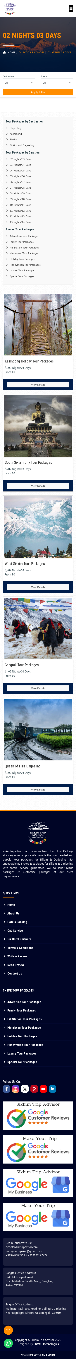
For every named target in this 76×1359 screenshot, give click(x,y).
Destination (8, 76)
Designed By (38, 1344)
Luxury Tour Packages (21, 270)
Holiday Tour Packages (22, 259)
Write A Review (17, 956)
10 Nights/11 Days (20, 205)
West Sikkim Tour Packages (25, 563)
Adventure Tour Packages (23, 236)
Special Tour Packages (21, 276)
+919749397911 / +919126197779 (26, 1255)
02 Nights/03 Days (20, 159)
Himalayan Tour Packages (23, 253)
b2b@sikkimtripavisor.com (22, 1247)
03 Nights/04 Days (20, 164)
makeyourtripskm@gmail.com (24, 1251)
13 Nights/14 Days (20, 222)
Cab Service (15, 930)
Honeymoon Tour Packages (25, 264)
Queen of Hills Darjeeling (23, 766)
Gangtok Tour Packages (22, 665)
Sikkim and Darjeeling (21, 145)
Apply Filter (38, 92)
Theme (44, 76)
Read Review (15, 965)
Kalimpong (15, 133)
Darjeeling (15, 128)
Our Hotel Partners (19, 939)
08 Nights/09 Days (20, 193)
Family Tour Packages (21, 241)
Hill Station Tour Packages (24, 247)
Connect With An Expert (38, 1355)
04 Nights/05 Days (20, 170)
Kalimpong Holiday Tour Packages (29, 361)
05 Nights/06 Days (20, 176)
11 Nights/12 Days (20, 210)
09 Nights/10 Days (20, 199)
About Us (13, 913)
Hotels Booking (17, 922)
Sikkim (13, 139)
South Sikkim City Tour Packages (28, 462)
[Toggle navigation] (70, 6)
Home (11, 52)
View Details (38, 384)
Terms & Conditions (20, 948)
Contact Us (14, 973)
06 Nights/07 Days (20, 182)
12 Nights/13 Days (20, 216)
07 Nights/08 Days (20, 187)
